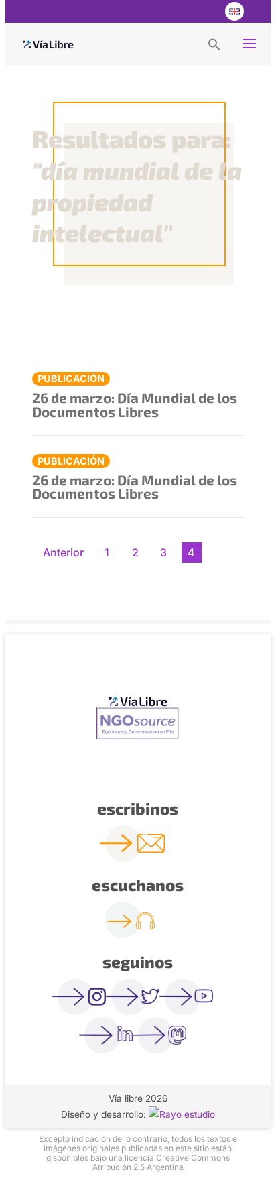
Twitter (179, 11)
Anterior (63, 552)
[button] (214, 43)
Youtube (206, 11)
